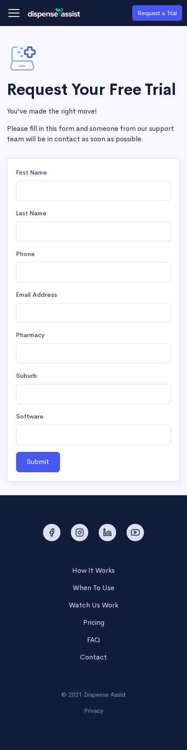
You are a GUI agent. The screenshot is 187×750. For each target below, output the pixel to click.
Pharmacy (30, 335)
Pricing (93, 622)
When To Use (93, 587)
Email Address (36, 295)
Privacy (94, 710)
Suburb (26, 376)
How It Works (93, 570)
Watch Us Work (93, 605)
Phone (25, 254)
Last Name (31, 213)
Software (29, 416)
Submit (38, 461)
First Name (31, 172)
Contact (93, 657)
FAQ (93, 639)
